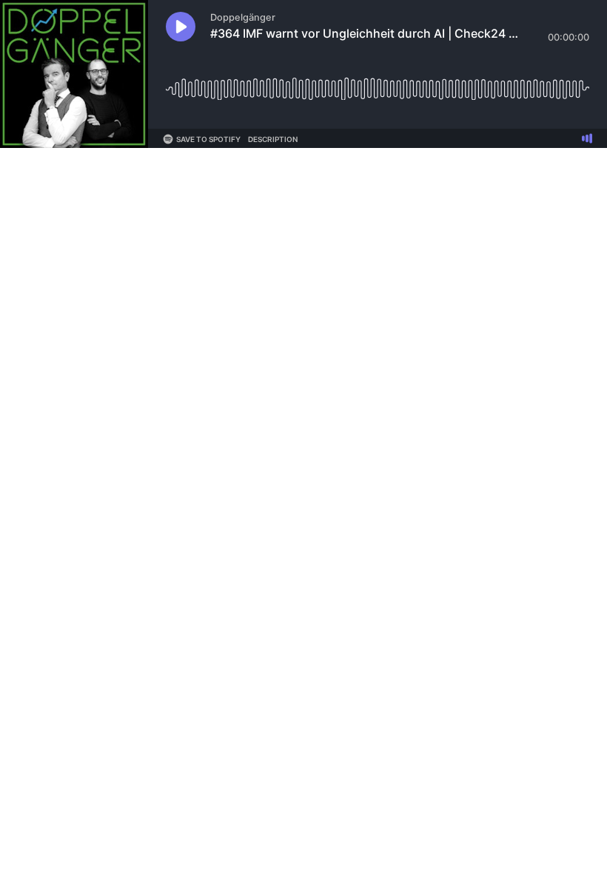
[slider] (377, 83)
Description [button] (273, 139)
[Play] (180, 26)
